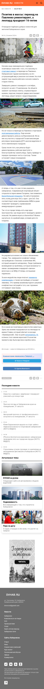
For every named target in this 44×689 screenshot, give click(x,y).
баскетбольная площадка (12, 196)
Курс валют (8, 650)
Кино (6, 644)
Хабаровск (18, 9)
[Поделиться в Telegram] (30, 35)
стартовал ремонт (9, 71)
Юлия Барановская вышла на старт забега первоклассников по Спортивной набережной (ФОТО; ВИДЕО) (22, 427)
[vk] (10, 664)
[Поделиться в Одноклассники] (37, 35)
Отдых (6, 642)
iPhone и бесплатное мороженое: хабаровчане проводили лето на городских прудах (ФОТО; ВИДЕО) (22, 439)
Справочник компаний (12, 647)
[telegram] (5, 664)
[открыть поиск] (41, 3)
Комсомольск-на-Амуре (12, 618)
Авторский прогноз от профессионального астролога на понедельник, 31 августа (20, 415)
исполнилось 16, (31, 335)
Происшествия (9, 624)
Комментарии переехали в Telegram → (18, 356)
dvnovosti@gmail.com (11, 605)
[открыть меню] (37, 3)
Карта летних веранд (11, 629)
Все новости (6, 9)
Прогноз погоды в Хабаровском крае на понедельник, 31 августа (19, 405)
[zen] (15, 664)
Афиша (6, 655)
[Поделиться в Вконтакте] (34, 35)
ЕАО (5, 621)
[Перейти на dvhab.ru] (7, 3)
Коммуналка (8, 657)
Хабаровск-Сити (10, 631)
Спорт (6, 626)
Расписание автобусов (12, 652)
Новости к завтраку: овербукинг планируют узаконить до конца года (21, 395)
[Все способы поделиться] (41, 35)
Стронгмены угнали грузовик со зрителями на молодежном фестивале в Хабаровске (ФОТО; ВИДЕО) (22, 451)
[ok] (20, 664)
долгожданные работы (11, 133)
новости (18, 3)
